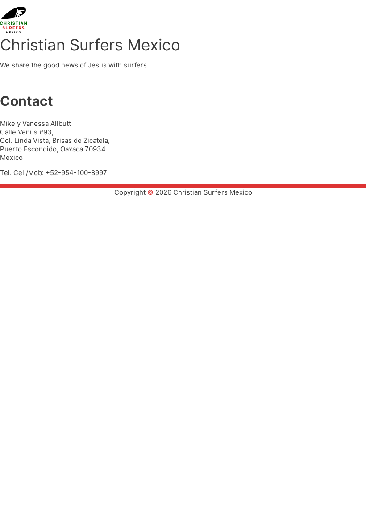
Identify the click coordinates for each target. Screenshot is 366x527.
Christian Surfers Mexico (90, 44)
